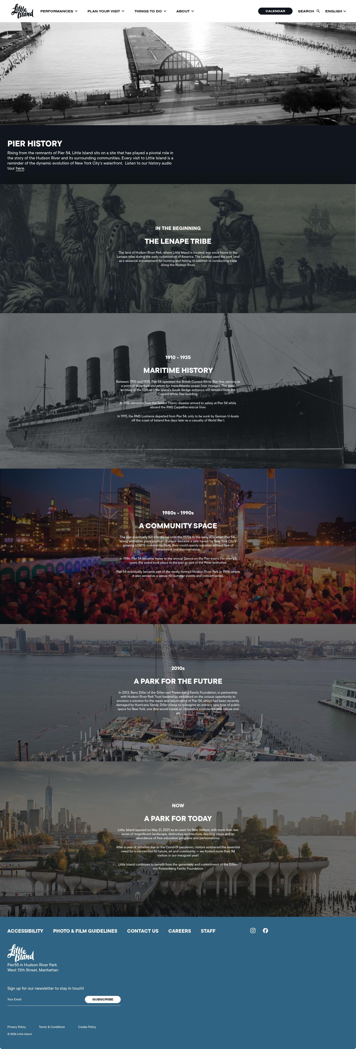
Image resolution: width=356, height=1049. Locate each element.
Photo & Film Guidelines (85, 931)
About (183, 11)
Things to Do (148, 11)
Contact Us (142, 931)
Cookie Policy (87, 1027)
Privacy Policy (16, 1027)
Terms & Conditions (52, 1027)
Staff (208, 931)
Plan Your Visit (104, 11)
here (20, 168)
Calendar (275, 11)
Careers (179, 931)
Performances (56, 11)
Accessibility (25, 931)
